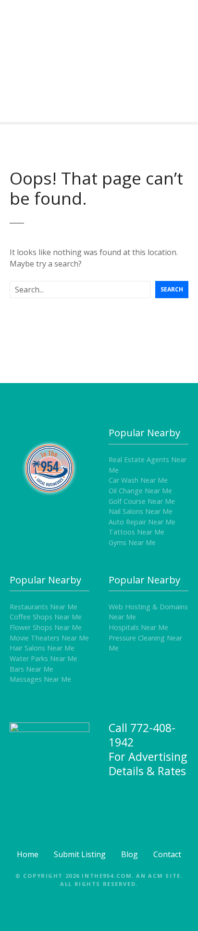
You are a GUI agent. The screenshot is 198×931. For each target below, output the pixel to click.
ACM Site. (165, 875)
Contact (167, 854)
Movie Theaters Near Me (49, 637)
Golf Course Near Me (142, 501)
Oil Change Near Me (140, 490)
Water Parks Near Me (43, 658)
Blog (129, 854)
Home (27, 854)
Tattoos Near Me (136, 531)
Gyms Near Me (132, 542)
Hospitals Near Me (138, 627)
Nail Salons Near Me (141, 511)
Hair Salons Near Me (42, 647)
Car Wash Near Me (138, 480)
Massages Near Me (40, 679)
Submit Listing (80, 854)
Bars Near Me (31, 669)
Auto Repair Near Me (142, 521)
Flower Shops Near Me (46, 627)
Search (172, 289)
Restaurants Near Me (43, 606)
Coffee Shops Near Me (46, 616)
